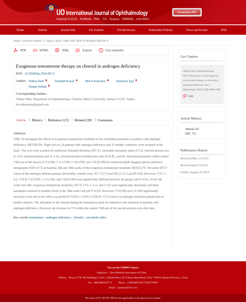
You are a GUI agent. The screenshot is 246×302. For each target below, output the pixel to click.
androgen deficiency (58, 217)
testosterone (36, 217)
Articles (42, 30)
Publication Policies (161, 30)
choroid (78, 217)
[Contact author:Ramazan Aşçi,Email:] (136, 80)
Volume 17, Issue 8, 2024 (47, 40)
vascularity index (95, 217)
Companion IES (187, 12)
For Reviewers (126, 30)
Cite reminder (114, 50)
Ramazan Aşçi (125, 81)
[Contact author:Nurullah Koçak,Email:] (76, 80)
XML (65, 50)
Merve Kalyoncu (95, 81)
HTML (44, 50)
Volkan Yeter (36, 81)
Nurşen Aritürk (37, 86)
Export (87, 50)
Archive (27, 40)
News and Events (197, 30)
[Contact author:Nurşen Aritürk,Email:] (49, 85)
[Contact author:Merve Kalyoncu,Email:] (108, 80)
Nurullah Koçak (64, 81)
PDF (23, 50)
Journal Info (68, 30)
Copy (191, 96)
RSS (224, 30)
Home (20, 30)
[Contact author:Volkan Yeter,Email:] (46, 80)
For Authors (96, 30)
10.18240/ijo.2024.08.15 (40, 73)
